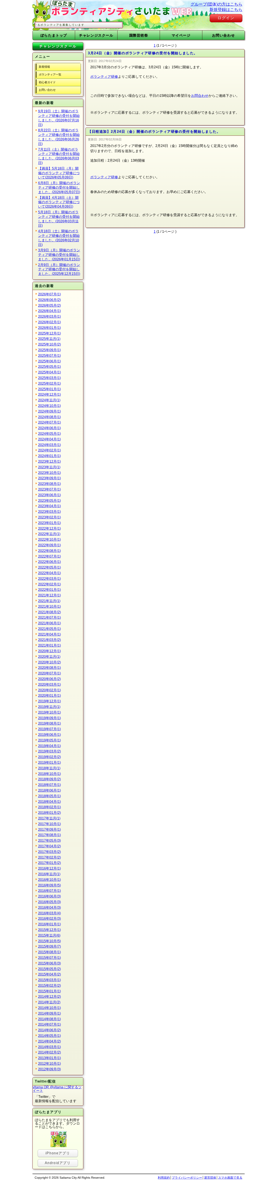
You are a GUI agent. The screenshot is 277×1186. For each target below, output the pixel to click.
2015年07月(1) (49, 958)
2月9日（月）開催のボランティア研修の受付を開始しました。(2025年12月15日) (59, 269)
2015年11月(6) (49, 935)
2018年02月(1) (49, 807)
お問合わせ (199, 95)
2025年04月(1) (49, 372)
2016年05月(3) (49, 902)
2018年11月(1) (49, 768)
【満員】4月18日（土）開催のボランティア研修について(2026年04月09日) (59, 202)
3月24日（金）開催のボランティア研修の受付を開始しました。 (143, 53)
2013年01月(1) (49, 1058)
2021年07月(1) (49, 617)
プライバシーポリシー (187, 1177)
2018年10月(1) (49, 774)
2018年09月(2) (49, 779)
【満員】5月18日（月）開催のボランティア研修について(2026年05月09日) (59, 173)
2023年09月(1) (49, 478)
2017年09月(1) (49, 829)
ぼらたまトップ (53, 35)
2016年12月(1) (49, 868)
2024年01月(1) (49, 456)
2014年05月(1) (49, 1036)
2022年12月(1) (49, 528)
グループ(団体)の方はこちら (216, 4)
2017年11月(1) (49, 818)
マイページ (181, 35)
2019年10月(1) (49, 712)
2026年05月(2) (49, 305)
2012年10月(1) (49, 1063)
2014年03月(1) (49, 1047)
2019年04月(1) (49, 746)
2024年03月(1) (49, 445)
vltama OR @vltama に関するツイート (57, 1088)
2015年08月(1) (49, 952)
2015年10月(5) (49, 941)
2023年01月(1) (49, 523)
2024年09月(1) (49, 411)
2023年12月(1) (49, 461)
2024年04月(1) (49, 439)
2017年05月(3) (49, 840)
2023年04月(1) (49, 506)
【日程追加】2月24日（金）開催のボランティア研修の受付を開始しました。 (154, 131)
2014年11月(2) (49, 1002)
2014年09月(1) (49, 1013)
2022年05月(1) (49, 567)
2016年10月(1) (49, 880)
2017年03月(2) (49, 852)
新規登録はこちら (225, 10)
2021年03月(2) (49, 640)
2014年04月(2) (49, 1041)
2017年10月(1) (49, 824)
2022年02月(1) (49, 584)
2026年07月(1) (49, 294)
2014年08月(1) (49, 1019)
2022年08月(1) (49, 551)
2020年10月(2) (49, 662)
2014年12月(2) (49, 996)
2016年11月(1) (49, 874)
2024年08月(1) (49, 417)
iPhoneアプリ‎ (57, 1153)
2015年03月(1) (49, 980)
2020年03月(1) (49, 684)
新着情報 (44, 66)
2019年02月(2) (49, 757)
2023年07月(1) (49, 489)
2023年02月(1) (49, 517)
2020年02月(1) (49, 690)
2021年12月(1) (49, 595)
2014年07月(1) (49, 1024)
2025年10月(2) (49, 344)
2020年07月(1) (49, 673)
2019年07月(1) (49, 729)
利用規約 (164, 1177)
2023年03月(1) (49, 511)
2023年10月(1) (49, 473)
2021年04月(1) (49, 634)
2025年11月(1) (49, 339)
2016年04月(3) (49, 907)
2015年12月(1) (49, 930)
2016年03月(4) (49, 913)
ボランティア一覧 (50, 74)
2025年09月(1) (49, 350)
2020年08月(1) (49, 668)
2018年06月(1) (49, 790)
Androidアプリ (58, 1163)
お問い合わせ (223, 35)
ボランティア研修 (104, 76)
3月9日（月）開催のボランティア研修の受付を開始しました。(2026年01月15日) (59, 254)
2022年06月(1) (49, 562)
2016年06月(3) (49, 896)
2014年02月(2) (49, 1052)
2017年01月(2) (49, 863)
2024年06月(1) (49, 428)
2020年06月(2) (49, 679)
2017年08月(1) (49, 835)
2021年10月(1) (49, 606)
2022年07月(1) (49, 556)
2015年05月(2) (49, 969)
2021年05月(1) (49, 629)
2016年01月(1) (49, 924)
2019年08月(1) (49, 723)
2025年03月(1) (49, 378)
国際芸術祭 (138, 35)
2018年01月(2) (49, 813)
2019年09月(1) (49, 718)
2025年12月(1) (49, 333)
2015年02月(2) (49, 985)
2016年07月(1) (49, 891)
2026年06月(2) (49, 300)
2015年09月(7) (49, 946)
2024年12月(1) (49, 394)
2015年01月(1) (49, 991)
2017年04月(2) (49, 846)
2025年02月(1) (49, 383)
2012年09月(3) (49, 1069)
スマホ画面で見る (230, 1177)
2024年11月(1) (49, 400)
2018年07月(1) (49, 785)
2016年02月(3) (49, 918)
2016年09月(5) (49, 885)
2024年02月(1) (49, 450)
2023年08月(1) (49, 484)
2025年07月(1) (49, 355)
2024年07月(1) (49, 422)
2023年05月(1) (49, 500)
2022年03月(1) (49, 578)
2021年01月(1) (49, 645)
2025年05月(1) (49, 366)
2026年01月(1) (49, 328)
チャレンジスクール (96, 35)
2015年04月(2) (49, 974)
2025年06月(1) (49, 361)
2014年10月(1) (49, 1008)
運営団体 (210, 1177)
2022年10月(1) (49, 539)
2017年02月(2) (49, 857)
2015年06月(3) (49, 963)
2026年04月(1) (49, 311)
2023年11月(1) (49, 467)
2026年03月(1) (49, 316)
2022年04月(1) (49, 573)
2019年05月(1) (49, 740)
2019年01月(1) (49, 762)
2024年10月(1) (49, 406)
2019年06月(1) (49, 734)
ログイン (226, 18)
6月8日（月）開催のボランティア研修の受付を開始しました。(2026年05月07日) (59, 187)
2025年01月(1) (49, 389)
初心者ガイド (47, 82)
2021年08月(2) (49, 612)
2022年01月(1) (49, 589)
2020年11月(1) (49, 656)
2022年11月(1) (49, 534)
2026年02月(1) (49, 322)
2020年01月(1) (49, 695)
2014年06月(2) (49, 1030)
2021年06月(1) (49, 623)
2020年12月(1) (49, 651)
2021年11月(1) (49, 601)
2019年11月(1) (49, 707)
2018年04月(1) (49, 801)
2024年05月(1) (49, 433)
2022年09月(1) (49, 545)
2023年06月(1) (49, 495)
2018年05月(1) (49, 796)
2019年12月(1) (49, 701)
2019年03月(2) (49, 751)
